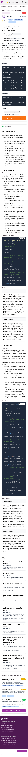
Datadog (15, 6)
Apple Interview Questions (7, 731)
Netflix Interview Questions (7, 733)
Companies (9, 6)
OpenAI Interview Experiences (8, 738)
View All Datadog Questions (14, 711)
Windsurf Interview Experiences (8, 744)
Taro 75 (3, 723)
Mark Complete (23, 751)
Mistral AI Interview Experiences (8, 746)
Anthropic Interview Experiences (8, 740)
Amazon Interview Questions (7, 729)
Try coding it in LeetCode (13, 118)
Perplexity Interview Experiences (8, 742)
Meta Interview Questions (6, 727)
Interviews (3, 6)
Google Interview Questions (7, 725)
